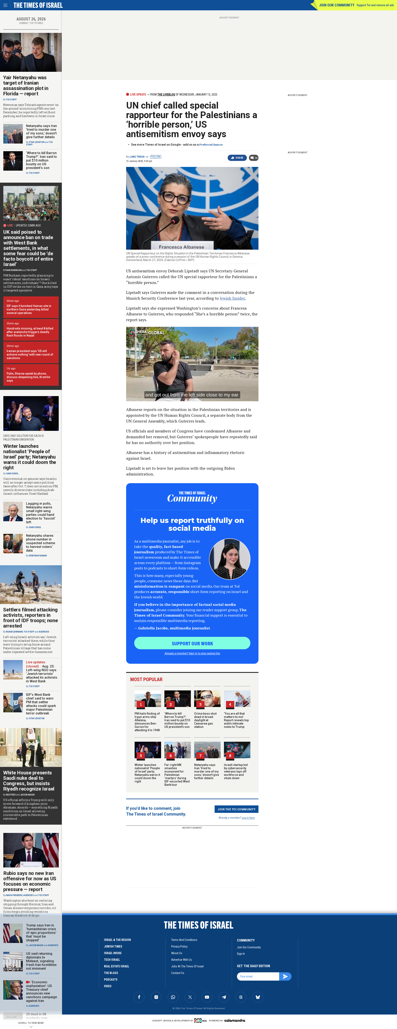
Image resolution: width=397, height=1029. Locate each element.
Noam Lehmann (14, 632)
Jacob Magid (27, 795)
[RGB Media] (201, 1020)
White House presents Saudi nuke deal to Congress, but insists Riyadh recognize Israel (28, 781)
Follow (155, 156)
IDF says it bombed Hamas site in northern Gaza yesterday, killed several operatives (29, 309)
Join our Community (336, 5)
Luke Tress (137, 156)
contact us (177, 973)
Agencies (44, 632)
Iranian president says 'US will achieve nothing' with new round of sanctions (30, 354)
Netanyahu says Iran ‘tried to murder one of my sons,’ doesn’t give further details (206, 771)
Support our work (192, 643)
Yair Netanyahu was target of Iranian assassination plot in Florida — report (25, 85)
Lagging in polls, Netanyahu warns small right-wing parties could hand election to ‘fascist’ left (40, 513)
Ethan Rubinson (12, 270)
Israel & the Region (117, 940)
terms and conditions (184, 940)
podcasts (110, 979)
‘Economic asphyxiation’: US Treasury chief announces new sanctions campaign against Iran (41, 991)
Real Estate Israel (116, 966)
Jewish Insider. (233, 298)
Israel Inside (113, 953)
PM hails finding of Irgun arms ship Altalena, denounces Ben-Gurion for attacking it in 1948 (147, 722)
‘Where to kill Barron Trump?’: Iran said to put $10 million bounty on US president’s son (177, 720)
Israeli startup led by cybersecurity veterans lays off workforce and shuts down (236, 771)
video (107, 986)
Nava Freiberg (14, 895)
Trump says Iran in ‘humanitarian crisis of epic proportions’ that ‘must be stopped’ (41, 932)
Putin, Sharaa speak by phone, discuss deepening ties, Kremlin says (28, 377)
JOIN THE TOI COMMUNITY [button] (236, 809)
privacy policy (179, 946)
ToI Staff (11, 99)
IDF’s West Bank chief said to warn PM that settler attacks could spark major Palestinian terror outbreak (41, 704)
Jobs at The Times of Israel (187, 966)
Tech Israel (112, 959)
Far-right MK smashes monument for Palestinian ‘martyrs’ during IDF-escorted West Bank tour (177, 774)
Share (240, 157)
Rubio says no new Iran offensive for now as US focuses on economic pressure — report (29, 881)
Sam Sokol (12, 473)
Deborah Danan (38, 556)
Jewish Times (113, 946)
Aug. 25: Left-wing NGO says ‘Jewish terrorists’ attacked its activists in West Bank (41, 673)
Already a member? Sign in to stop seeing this (192, 653)
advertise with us (181, 959)
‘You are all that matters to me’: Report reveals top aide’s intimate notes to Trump (236, 720)
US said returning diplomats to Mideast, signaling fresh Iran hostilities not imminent (41, 961)
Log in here (248, 817)
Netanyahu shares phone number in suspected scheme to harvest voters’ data (40, 543)
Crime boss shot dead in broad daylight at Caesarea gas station (205, 720)
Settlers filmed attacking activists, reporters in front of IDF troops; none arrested (30, 618)
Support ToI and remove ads (375, 5)
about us (176, 953)
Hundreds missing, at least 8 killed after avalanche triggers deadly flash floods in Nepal (30, 332)
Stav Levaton (36, 142)
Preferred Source (211, 144)
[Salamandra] (234, 1020)
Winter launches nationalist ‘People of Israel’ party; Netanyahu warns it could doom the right (147, 773)
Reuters (11, 795)
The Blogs (111, 973)
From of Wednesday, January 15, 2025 (183, 94)
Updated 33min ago (28, 225)
